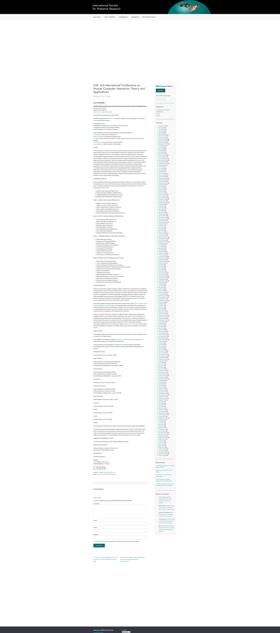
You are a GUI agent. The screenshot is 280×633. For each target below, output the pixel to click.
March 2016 (162, 330)
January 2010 (162, 450)
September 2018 (163, 281)
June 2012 (161, 403)
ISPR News (160, 112)
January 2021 (162, 235)
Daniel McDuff (97, 134)
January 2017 (162, 313)
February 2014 (162, 370)
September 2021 (163, 222)
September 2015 (163, 339)
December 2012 (163, 393)
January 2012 (162, 411)
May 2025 (161, 150)
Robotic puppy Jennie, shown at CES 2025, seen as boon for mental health (167, 507)
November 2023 (163, 179)
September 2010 (163, 437)
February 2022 (162, 214)
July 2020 (161, 245)
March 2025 (162, 153)
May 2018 (161, 287)
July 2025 (161, 147)
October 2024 (162, 162)
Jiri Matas (96, 138)
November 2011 (163, 414)
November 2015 (163, 336)
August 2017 (162, 302)
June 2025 (161, 149)
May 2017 (161, 307)
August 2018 (162, 282)
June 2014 (161, 364)
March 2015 (162, 349)
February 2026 (162, 135)
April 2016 (161, 328)
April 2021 (161, 230)
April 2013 (161, 387)
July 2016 (161, 323)
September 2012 (163, 398)
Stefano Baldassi (98, 144)
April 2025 (161, 152)
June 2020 (161, 246)
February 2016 (162, 331)
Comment (96, 503)
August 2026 (162, 126)
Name (95, 520)
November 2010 (163, 434)
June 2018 (161, 285)
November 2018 (163, 277)
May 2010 (161, 444)
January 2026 (162, 137)
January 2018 (162, 294)
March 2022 (162, 212)
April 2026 (161, 132)
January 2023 (162, 196)
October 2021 (162, 220)
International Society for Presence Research (107, 7)
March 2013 (162, 388)
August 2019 (162, 263)
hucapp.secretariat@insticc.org (106, 472)
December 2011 (163, 413)
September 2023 (163, 183)
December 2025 (163, 139)
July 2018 (161, 284)
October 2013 (162, 377)
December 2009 (163, 452)
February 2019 (162, 272)
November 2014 (163, 356)
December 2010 (163, 432)
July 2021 (161, 225)
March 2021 (162, 232)
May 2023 (161, 189)
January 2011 (162, 431)
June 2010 (161, 442)
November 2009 (163, 453)
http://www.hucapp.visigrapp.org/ (103, 112)
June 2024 (161, 168)
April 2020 (161, 250)
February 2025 (162, 155)
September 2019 (163, 261)
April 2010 (161, 445)
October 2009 (162, 455)
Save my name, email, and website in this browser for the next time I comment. (117, 541)
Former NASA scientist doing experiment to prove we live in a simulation (167, 521)
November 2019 (163, 258)
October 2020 (162, 240)
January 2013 (162, 392)
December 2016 (163, 315)
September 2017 (163, 300)
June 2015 (161, 344)
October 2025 (162, 142)
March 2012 (162, 408)
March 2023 (162, 193)
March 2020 (162, 251)
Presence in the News (163, 110)
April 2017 (161, 308)
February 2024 (162, 175)
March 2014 (162, 369)
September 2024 (163, 163)
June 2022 (161, 207)
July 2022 (161, 206)
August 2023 (162, 184)
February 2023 (162, 194)
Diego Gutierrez (97, 136)
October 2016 (162, 318)
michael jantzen (163, 497)
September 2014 (163, 359)
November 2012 (163, 395)
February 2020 (162, 253)
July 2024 (161, 166)
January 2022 (162, 215)
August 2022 (162, 204)
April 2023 (161, 191)
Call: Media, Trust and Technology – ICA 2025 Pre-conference (166, 514)
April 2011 (161, 426)
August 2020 (162, 243)
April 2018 (161, 289)
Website (95, 534)
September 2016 (163, 320)
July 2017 (161, 303)
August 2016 (162, 321)
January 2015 (162, 352)
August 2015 (162, 341)
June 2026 (161, 129)
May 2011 (161, 424)
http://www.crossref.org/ (123, 339)
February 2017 (162, 312)
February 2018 (162, 292)
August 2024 (162, 165)
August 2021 (162, 224)
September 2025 (163, 144)
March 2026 (162, 134)
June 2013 (161, 383)
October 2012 (162, 396)
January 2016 (162, 333)
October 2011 (162, 416)
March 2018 (162, 290)
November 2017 (163, 297)
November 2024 (163, 160)
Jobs (158, 115)
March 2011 (161, 427)
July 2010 (161, 440)
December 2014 (163, 354)
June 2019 (161, 266)
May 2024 (161, 170)
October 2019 (162, 259)
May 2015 (161, 346)
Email (95, 527)
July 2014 (161, 362)
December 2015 (163, 334)
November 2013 (163, 375)
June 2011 (161, 423)
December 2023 (163, 178)
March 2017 (162, 310)
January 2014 (162, 372)
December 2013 (163, 374)
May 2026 (161, 131)
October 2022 (162, 201)
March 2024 (162, 173)
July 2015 (161, 343)
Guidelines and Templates (130, 324)
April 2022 (161, 210)
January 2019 (162, 274)
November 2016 (163, 317)
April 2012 (161, 406)
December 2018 (163, 276)
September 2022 (163, 202)
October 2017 (162, 299)
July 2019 (161, 264)
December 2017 (163, 295)
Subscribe (160, 90)
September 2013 (163, 378)
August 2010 (162, 439)
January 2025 (162, 157)
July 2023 (161, 186)
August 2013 (162, 380)
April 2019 (161, 269)
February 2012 (162, 409)
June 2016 (161, 325)
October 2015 (162, 338)
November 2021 (163, 219)
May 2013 (161, 385)
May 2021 (161, 228)
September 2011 (163, 418)
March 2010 (162, 447)
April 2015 (161, 347)
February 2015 (162, 351)
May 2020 (161, 248)
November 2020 (163, 238)
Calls (109, 96)
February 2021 (162, 233)
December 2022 (163, 197)
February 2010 (162, 449)
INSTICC (110, 118)
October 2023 (162, 181)
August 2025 (162, 145)
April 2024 (161, 171)
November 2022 (163, 199)
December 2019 (163, 256)
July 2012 (161, 401)
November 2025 (163, 140)
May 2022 (161, 209)
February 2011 (162, 429)
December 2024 (163, 158)
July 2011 (161, 421)
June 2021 (161, 227)
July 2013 (161, 382)
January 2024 (162, 176)
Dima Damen (97, 142)
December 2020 (163, 237)
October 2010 (162, 436)
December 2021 (163, 217)
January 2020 (162, 255)
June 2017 (161, 305)
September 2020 (163, 242)
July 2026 (161, 127)
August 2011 (162, 419)
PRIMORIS (125, 322)
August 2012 (162, 400)
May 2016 (161, 326)
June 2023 (161, 188)
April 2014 (161, 367)
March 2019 (162, 271)
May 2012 (161, 405)
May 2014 (161, 365)
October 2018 (162, 279)
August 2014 (162, 361)
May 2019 (161, 268)
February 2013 (162, 390)
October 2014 (162, 357)
